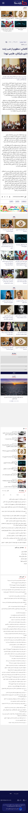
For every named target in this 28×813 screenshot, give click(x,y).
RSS (10, 794)
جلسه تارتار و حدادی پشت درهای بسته (18, 658)
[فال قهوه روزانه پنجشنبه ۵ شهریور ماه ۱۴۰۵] (7, 14)
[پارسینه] (19, 3)
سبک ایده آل (24, 554)
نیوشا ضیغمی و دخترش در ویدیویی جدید (17, 533)
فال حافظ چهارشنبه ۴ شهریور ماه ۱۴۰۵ (21, 348)
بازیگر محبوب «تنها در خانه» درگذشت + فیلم (17, 617)
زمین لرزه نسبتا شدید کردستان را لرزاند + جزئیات (17, 722)
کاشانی (11, 201)
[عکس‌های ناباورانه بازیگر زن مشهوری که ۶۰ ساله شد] (7, 294)
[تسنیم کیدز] (14, 209)
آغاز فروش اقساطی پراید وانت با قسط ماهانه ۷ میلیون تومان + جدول (10, 433)
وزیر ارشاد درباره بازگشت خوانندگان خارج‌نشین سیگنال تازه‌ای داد (14, 629)
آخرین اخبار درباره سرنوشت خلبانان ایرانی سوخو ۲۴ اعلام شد (14, 651)
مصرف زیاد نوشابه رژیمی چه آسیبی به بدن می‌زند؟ (16, 580)
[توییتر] (2, 197)
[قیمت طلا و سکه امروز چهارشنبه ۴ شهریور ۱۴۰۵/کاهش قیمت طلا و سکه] (7, 309)
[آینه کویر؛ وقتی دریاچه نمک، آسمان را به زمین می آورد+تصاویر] (14, 387)
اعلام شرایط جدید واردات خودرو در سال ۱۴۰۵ (10, 487)
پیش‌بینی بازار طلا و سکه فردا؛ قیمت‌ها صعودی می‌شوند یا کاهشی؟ (9, 445)
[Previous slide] (2, 387)
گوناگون (25, 8)
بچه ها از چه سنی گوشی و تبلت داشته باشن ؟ (17, 596)
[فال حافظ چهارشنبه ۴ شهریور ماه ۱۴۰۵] (20, 341)
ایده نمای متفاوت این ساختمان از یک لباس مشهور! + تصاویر (14, 718)
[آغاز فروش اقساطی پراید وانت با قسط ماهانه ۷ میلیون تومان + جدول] (22, 433)
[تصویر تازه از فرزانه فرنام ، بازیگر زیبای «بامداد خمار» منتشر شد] (20, 273)
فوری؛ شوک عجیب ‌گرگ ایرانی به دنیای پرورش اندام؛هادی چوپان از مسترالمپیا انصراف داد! (7, 30)
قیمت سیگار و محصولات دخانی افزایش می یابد (16, 681)
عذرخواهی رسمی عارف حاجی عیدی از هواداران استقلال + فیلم (14, 679)
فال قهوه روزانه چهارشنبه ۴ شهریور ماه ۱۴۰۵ (7, 348)
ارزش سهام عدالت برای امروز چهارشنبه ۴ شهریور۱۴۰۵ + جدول (10, 481)
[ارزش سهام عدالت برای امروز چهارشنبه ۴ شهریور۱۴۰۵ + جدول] (22, 481)
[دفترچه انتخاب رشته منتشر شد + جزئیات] (22, 439)
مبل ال (25, 563)
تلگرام (20, 800)
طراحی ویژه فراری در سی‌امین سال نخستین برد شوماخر (15, 665)
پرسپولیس (24, 201)
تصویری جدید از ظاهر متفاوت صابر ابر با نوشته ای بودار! (21, 316)
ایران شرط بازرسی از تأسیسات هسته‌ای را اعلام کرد (16, 626)
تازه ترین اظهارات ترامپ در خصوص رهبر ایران (10, 469)
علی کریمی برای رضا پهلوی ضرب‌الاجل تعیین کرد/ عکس (14, 502)
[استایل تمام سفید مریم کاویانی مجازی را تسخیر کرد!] (20, 326)
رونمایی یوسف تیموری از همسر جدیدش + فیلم (16, 521)
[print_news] (9, 197)
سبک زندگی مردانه (23, 556)
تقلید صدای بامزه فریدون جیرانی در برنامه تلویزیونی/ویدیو (14, 530)
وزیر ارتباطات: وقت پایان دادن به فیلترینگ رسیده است (15, 642)
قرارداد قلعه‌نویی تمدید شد (20, 720)
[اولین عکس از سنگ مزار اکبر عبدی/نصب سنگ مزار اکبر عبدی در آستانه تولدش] (7, 273)
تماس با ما (16, 794)
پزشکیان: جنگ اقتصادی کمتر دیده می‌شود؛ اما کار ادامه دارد (14, 640)
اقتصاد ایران (24, 552)
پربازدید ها (21, 490)
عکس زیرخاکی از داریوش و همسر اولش (21, 301)
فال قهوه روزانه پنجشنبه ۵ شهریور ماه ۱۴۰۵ (7, 19)
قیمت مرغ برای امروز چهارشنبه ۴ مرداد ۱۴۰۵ (17, 656)
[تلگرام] (5, 197)
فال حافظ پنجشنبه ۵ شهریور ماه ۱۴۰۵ (20, 19)
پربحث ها (4, 491)
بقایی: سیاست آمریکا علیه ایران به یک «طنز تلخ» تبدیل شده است (13, 589)
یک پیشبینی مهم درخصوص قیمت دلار (10, 475)
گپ (25, 800)
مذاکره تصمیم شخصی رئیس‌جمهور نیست (18, 615)
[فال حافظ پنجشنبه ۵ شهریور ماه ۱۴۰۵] (20, 14)
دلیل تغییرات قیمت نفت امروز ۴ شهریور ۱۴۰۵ (17, 684)
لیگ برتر (17, 201)
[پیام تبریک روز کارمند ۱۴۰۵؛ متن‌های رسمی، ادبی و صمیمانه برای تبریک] (7, 255)
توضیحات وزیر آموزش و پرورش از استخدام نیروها (16, 670)
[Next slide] (26, 387)
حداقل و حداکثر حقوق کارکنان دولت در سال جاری (16, 686)
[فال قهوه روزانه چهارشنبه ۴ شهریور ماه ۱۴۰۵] (7, 341)
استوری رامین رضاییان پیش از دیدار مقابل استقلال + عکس (15, 654)
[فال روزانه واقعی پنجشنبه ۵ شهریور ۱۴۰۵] (20, 24)
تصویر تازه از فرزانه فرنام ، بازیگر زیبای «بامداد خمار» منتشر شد (22, 281)
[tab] (17, 401)
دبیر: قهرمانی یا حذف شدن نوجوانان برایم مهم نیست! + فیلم (14, 699)
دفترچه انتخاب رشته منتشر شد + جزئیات (11, 439)
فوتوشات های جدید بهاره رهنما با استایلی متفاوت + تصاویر (13, 542)
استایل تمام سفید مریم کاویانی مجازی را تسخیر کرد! (21, 333)
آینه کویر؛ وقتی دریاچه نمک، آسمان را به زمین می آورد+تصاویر (13, 398)
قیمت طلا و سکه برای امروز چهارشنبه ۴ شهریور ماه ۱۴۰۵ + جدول (13, 677)
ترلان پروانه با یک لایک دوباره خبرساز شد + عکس (16, 606)
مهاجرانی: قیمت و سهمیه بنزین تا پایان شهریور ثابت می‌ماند (14, 637)
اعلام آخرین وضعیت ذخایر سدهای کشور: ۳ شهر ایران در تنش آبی (13, 672)
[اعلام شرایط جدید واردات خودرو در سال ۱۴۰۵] (22, 487)
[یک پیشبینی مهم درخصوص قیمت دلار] (22, 475)
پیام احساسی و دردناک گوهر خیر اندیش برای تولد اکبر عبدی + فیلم (7, 246)
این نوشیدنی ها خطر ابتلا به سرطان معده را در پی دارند (15, 660)
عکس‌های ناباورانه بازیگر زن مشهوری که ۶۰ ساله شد (7, 301)
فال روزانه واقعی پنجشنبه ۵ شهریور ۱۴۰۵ (21, 29)
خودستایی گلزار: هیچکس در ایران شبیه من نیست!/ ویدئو (14, 528)
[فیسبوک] (7, 197)
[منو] (3, 3)
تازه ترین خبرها (24, 561)
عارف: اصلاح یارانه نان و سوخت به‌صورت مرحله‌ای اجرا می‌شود (14, 631)
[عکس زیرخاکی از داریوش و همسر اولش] (20, 294)
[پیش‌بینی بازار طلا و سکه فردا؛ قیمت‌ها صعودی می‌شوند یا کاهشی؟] (22, 445)
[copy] (25, 196)
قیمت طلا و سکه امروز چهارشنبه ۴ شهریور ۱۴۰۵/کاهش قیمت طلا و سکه (8, 317)
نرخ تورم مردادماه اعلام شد (20, 613)
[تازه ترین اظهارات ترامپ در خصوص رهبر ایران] (22, 469)
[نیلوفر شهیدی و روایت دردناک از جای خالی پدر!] (7, 326)
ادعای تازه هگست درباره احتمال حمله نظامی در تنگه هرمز (15, 624)
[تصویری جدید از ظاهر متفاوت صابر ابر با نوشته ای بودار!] (20, 309)
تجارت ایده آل (24, 559)
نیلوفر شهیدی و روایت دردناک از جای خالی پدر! (7, 333)
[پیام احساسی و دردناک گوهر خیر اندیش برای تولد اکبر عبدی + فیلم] (7, 238)
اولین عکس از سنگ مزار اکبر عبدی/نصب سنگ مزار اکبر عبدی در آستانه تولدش (7, 281)
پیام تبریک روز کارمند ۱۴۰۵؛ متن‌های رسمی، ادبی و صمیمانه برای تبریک (7, 263)
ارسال (14, 373)
